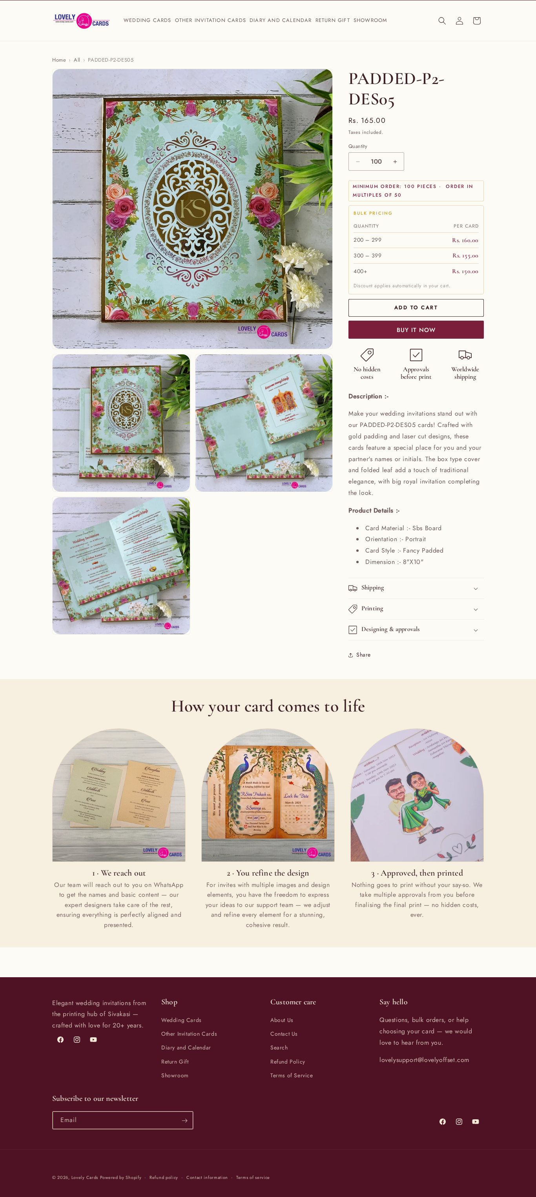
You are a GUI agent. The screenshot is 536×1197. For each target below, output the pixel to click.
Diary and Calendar (186, 1048)
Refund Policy (287, 1062)
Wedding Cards (181, 1020)
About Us (282, 1020)
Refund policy (163, 1177)
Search (279, 1048)
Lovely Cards (84, 1177)
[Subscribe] (184, 1120)
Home (59, 60)
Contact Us (284, 1034)
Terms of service (253, 1177)
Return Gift (175, 1062)
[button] (147, 21)
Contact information (207, 1177)
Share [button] (363, 655)
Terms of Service (291, 1075)
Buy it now (416, 330)
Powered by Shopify (121, 1177)
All (77, 60)
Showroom (175, 1075)
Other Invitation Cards (189, 1034)
